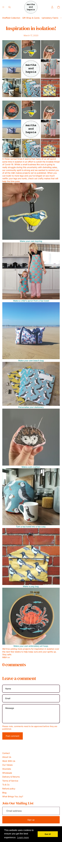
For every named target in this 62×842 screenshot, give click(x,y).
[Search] (9, 7)
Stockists (6, 769)
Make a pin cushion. (31, 467)
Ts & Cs (5, 784)
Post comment (12, 736)
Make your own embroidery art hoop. (31, 646)
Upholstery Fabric (50, 18)
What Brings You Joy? (12, 796)
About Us (6, 757)
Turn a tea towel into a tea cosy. (31, 526)
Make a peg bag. (31, 586)
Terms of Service (10, 780)
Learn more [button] (23, 837)
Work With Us (8, 761)
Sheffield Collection (11, 18)
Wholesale (7, 773)
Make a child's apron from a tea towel (31, 300)
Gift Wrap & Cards (31, 18)
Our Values (7, 765)
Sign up (31, 820)
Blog (4, 792)
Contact (6, 753)
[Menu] (3, 7)
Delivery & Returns (11, 776)
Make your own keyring (31, 241)
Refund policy (8, 788)
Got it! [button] (48, 834)
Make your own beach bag (31, 360)
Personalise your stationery (31, 407)
